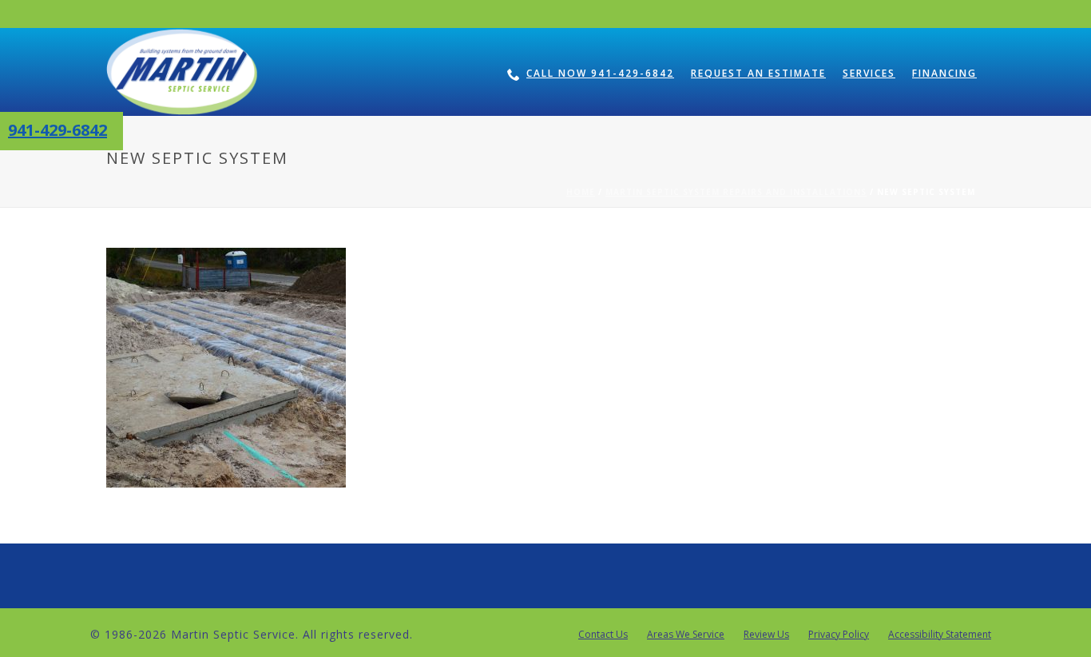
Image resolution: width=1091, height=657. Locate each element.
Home (580, 191)
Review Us (766, 634)
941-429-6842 (57, 130)
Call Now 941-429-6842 (600, 73)
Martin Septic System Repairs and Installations (736, 191)
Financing (944, 73)
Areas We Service (685, 634)
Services (869, 73)
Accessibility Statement (939, 634)
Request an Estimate (758, 73)
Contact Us (603, 634)
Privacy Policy (838, 634)
